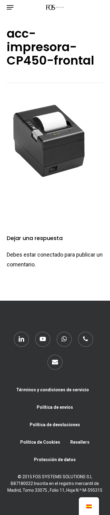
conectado (50, 254)
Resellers (80, 442)
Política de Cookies (40, 442)
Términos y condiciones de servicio (52, 389)
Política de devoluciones (55, 424)
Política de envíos (55, 407)
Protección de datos (55, 459)
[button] (10, 7)
